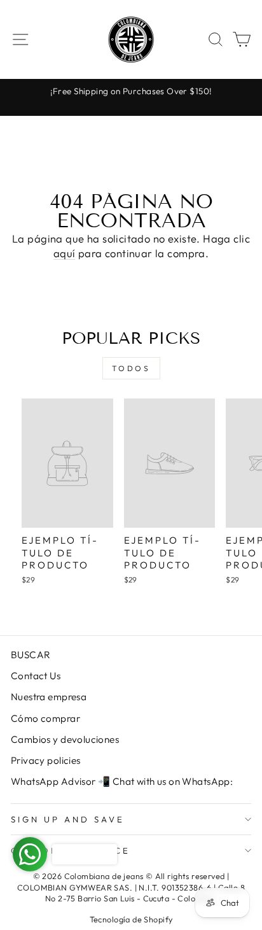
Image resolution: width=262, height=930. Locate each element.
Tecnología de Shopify (131, 919)
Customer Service (70, 850)
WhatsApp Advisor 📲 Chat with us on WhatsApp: (122, 781)
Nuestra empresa (48, 697)
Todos (131, 368)
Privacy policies (46, 760)
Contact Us (35, 676)
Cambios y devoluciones (65, 739)
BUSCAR (30, 655)
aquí (64, 253)
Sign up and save (68, 819)
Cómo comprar (45, 718)
